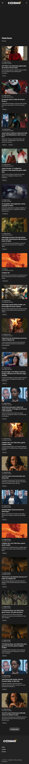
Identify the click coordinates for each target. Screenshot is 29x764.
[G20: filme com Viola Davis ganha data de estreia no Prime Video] (14, 53)
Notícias (4, 109)
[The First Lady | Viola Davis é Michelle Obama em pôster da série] (14, 700)
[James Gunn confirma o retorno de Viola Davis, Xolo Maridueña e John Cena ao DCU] (14, 120)
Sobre (3, 747)
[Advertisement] (14, 20)
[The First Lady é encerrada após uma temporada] (14, 463)
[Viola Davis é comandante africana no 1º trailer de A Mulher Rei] (14, 564)
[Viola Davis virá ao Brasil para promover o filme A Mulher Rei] (14, 325)
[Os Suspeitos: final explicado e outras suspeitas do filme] (14, 191)
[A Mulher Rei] (14, 260)
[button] (2, 3)
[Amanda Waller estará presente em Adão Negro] (14, 497)
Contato (4, 749)
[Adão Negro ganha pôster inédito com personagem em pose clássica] (14, 292)
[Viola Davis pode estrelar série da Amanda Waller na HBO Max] (14, 667)
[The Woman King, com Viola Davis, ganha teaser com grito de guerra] (14, 598)
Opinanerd (5, 213)
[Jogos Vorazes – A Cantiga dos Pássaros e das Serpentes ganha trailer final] (14, 156)
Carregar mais (14, 729)
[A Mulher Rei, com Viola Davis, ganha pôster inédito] (14, 531)
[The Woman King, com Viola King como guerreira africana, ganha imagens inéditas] (14, 631)
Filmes (4, 75)
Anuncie (4, 751)
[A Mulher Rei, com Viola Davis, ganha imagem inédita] (14, 430)
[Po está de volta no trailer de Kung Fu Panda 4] (14, 87)
